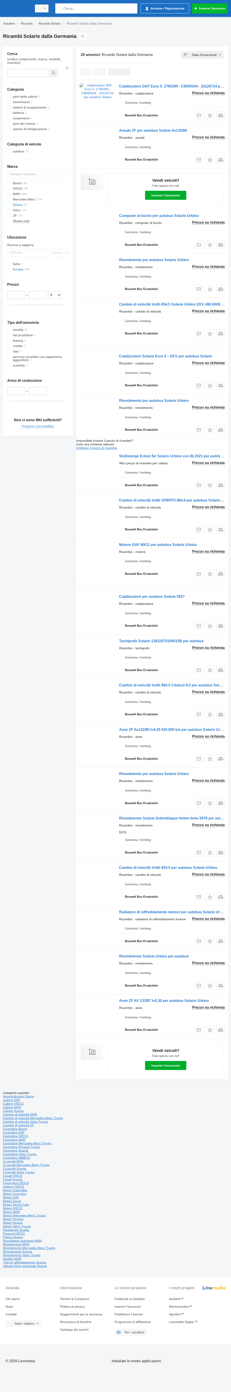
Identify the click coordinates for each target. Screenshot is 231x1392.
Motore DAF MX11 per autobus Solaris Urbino (158, 545)
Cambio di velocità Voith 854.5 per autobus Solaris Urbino (168, 868)
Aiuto (9, 1306)
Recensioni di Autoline (75, 1322)
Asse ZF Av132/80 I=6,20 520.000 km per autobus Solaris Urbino (173, 730)
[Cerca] (59, 8)
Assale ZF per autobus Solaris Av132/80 (153, 130)
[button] (210, 115)
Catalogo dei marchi (74, 1329)
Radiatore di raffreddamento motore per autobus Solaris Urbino (173, 912)
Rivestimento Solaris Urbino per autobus (154, 956)
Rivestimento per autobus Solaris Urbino (154, 260)
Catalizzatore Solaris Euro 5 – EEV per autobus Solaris (165, 356)
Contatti (11, 1314)
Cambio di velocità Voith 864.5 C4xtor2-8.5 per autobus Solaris (172, 685)
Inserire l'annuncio (165, 195)
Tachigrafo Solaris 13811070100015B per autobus (161, 641)
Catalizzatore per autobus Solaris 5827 (152, 596)
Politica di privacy (72, 1306)
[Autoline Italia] (16, 8)
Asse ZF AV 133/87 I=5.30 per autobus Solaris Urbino (164, 1001)
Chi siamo (13, 1299)
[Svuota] (67, 68)
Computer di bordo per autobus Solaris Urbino (159, 216)
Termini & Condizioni (74, 1299)
